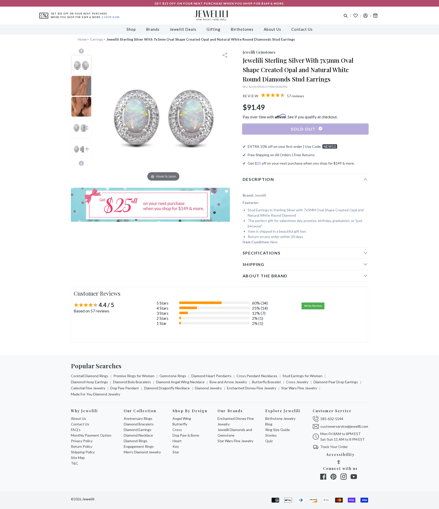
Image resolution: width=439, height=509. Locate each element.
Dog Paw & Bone (186, 435)
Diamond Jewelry (208, 388)
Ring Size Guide (277, 429)
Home (82, 39)
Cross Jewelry (297, 382)
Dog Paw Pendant (124, 388)
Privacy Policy (81, 441)
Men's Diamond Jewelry (142, 452)
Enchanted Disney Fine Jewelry (251, 388)
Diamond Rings (135, 441)
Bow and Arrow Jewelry (228, 382)
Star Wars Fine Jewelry (299, 388)
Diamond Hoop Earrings (89, 382)
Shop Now (111, 17)
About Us (78, 418)
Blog (268, 424)
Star (176, 452)
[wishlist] (355, 15)
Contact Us (80, 424)
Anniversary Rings (138, 418)
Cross (177, 429)
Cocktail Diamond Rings (89, 376)
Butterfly (180, 424)
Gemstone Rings (173, 376)
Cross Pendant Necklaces (257, 376)
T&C (74, 463)
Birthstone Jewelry (280, 418)
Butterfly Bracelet (266, 382)
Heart (177, 441)
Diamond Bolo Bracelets (132, 382)
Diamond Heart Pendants (211, 376)
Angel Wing (182, 418)
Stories (271, 435)
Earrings (96, 39)
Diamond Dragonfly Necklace (167, 388)
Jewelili (88, 499)
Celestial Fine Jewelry (88, 388)
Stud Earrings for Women (302, 376)
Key (176, 446)
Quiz (269, 441)
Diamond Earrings (137, 429)
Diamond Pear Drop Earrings (335, 382)
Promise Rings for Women (133, 376)
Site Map (78, 457)
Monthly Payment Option (91, 435)
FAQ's (76, 429)
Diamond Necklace (138, 435)
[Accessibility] (339, 462)
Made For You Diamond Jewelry (95, 394)
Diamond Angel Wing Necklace (180, 382)
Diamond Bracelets (139, 424)
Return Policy (81, 446)
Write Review (313, 305)
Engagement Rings (139, 446)
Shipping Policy (83, 452)
